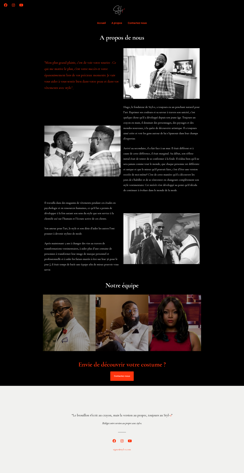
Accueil (101, 22)
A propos (117, 22)
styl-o (123, 449)
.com (128, 449)
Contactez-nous (137, 22)
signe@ (116, 449)
